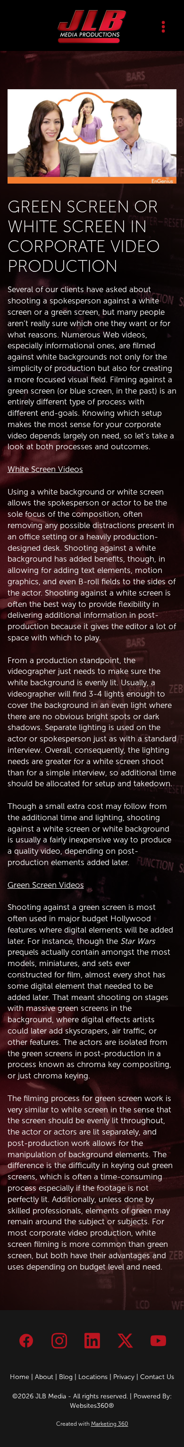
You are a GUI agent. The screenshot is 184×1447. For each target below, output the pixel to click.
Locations (93, 1376)
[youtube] (158, 1341)
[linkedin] (92, 1341)
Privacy (123, 1376)
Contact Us (157, 1376)
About (44, 1376)
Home (19, 1376)
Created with (92, 1424)
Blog (66, 1376)
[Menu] (163, 26)
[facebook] (26, 1341)
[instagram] (59, 1341)
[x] (125, 1341)
